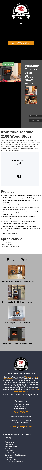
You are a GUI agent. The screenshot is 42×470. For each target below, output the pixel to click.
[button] (21, 23)
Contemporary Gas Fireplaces (15, 455)
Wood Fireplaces (11, 446)
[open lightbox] (31, 91)
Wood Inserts (9, 444)
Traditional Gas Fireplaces (14, 453)
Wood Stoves (9, 442)
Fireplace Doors (10, 440)
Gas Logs (8, 438)
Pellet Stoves (9, 457)
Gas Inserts (9, 448)
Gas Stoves (9, 451)
